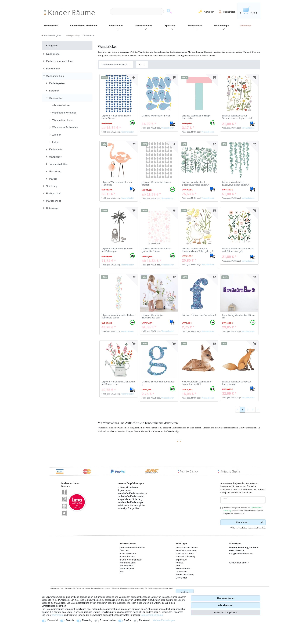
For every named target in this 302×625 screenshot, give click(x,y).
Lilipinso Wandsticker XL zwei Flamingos (117, 183)
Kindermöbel (51, 25)
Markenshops (221, 25)
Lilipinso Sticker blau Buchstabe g (158, 383)
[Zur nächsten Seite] (257, 410)
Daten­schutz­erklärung (152, 615)
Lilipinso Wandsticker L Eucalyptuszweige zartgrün (195, 183)
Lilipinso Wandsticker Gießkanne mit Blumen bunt (118, 383)
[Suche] (169, 11)
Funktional (144, 620)
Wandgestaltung (143, 25)
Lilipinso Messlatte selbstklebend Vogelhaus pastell (118, 316)
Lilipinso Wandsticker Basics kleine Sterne (116, 117)
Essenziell (52, 620)
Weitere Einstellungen (164, 620)
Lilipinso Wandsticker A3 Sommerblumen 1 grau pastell (237, 117)
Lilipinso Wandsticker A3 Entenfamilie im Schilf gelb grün (198, 250)
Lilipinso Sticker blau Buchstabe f (199, 315)
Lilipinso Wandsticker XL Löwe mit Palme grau (117, 250)
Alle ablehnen (225, 605)
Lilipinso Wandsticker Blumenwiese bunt (152, 316)
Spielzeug (170, 25)
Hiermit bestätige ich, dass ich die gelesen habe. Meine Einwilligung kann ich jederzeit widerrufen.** (243, 510)
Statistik (70, 620)
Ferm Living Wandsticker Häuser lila (238, 316)
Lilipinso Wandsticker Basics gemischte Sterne (156, 250)
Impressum (57, 615)
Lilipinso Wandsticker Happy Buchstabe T (196, 117)
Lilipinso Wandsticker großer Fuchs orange (236, 383)
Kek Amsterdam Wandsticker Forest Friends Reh (196, 383)
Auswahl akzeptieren (225, 612)
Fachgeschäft (195, 25)
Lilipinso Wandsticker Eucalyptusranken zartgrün (235, 183)
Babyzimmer (116, 25)
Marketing (87, 620)
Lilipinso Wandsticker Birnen (156, 116)
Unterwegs (245, 25)
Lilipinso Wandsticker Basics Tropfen (156, 183)
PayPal (127, 620)
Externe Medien (108, 620)
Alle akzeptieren (225, 598)
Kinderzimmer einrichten (83, 25)
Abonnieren (241, 522)
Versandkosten (127, 132)
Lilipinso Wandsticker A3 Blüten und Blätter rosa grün (238, 250)
